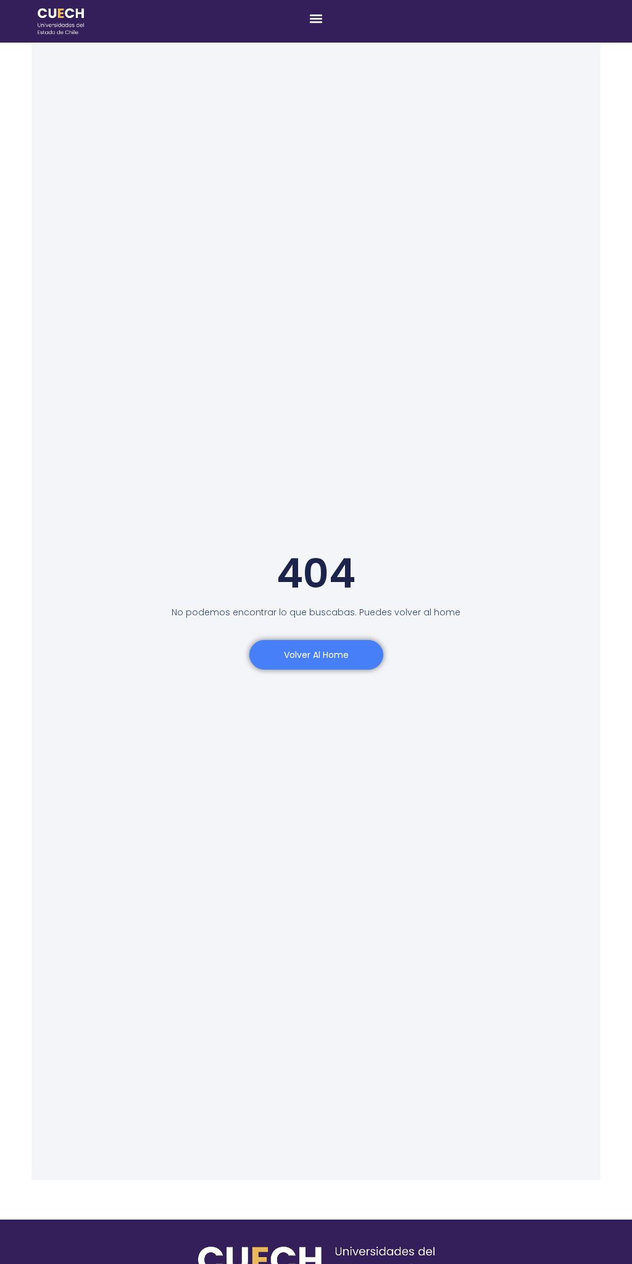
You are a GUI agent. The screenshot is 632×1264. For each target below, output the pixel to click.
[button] (316, 18)
